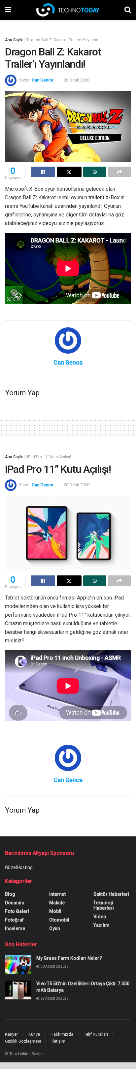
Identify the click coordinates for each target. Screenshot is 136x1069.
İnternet (57, 894)
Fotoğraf (14, 920)
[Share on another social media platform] (119, 172)
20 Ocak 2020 (76, 80)
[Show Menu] (8, 10)
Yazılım (101, 925)
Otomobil (59, 920)
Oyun (54, 928)
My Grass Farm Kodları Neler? (69, 958)
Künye (34, 1034)
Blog (10, 894)
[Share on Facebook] (43, 172)
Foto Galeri (17, 911)
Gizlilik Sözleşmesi (23, 1041)
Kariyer (11, 1034)
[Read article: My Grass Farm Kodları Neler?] (18, 964)
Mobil (55, 911)
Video (99, 916)
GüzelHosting (19, 867)
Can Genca (42, 80)
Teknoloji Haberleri (103, 905)
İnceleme (15, 928)
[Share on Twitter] (69, 172)
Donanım (14, 902)
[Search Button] (127, 10)
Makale (57, 902)
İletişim (58, 1041)
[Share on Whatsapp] (94, 172)
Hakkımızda (62, 1034)
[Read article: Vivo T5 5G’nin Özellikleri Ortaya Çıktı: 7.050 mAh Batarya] (18, 990)
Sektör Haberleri (111, 894)
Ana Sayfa (14, 40)
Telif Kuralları (96, 1034)
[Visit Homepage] (67, 9)
